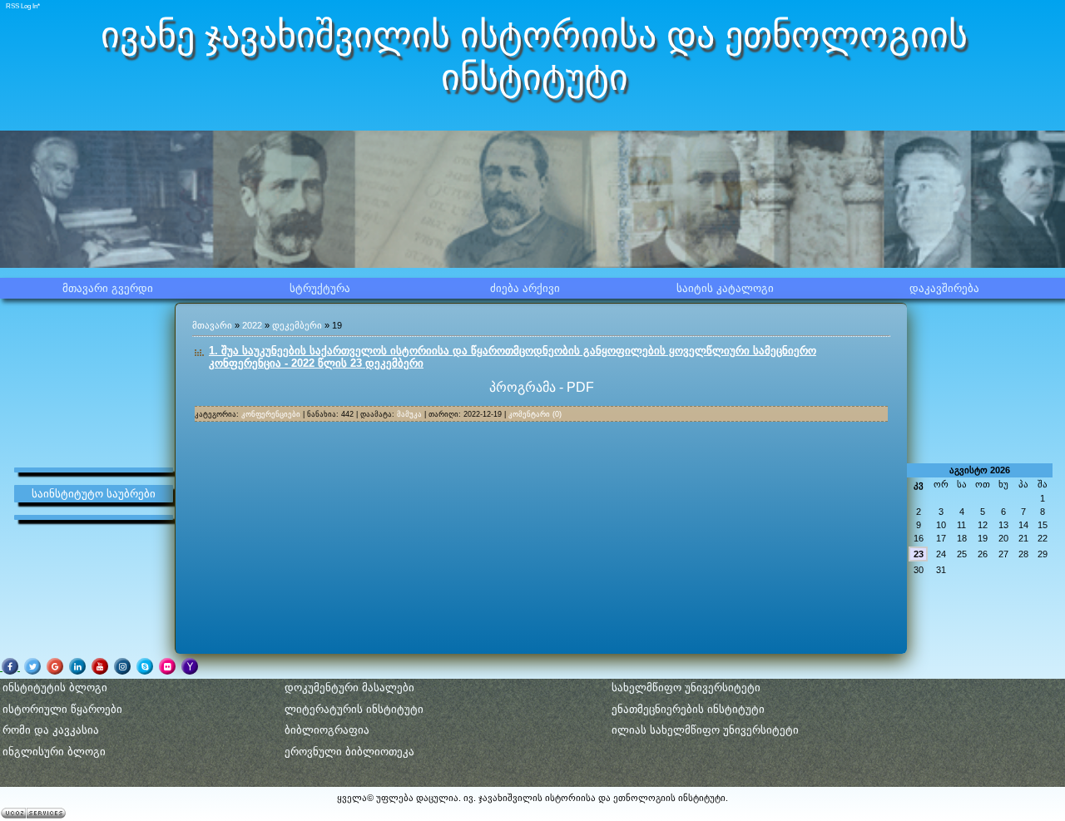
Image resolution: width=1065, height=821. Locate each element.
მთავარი (212, 325)
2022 (252, 325)
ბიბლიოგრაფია (327, 730)
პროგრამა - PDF (541, 387)
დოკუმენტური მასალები (349, 687)
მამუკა (409, 414)
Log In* (30, 6)
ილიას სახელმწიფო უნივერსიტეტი (705, 730)
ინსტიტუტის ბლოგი (54, 687)
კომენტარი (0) (535, 414)
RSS (12, 6)
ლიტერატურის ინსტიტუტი (354, 709)
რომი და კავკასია (50, 730)
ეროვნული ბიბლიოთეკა (349, 751)
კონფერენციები (270, 414)
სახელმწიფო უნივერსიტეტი (686, 687)
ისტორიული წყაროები (62, 709)
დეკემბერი (297, 325)
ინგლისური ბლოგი (54, 751)
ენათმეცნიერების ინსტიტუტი (688, 709)
